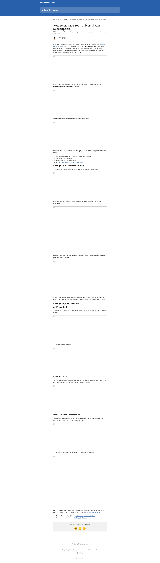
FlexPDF (96, 550)
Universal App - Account (70, 19)
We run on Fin (81, 558)
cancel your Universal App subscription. (71, 162)
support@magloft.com (94, 512)
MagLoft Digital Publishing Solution (72, 550)
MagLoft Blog (88, 550)
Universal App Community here (85, 516)
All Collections (57, 19)
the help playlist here (80, 518)
